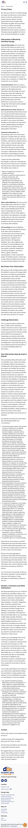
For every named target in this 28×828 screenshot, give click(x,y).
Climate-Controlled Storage (7, 795)
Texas (8, 787)
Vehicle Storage (5, 803)
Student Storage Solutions (7, 801)
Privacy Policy (4, 812)
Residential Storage (6, 800)
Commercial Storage (6, 796)
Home (2, 6)
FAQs (2, 818)
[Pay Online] (24, 2)
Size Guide (3, 820)
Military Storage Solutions (7, 798)
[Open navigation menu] (26, 2)
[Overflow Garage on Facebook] (2, 780)
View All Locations (6, 789)
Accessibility (4, 809)
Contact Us (3, 811)
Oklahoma (3, 787)
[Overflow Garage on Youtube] (5, 780)
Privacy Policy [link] (9, 6)
